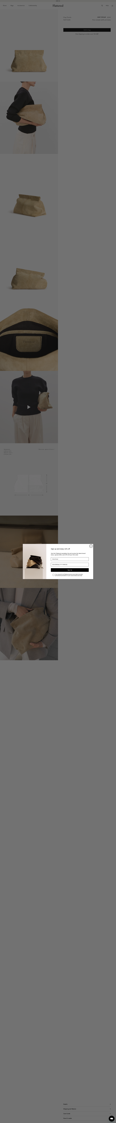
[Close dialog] (91, 546)
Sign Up (70, 570)
